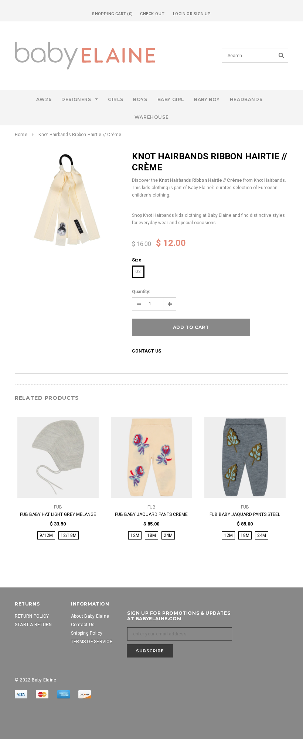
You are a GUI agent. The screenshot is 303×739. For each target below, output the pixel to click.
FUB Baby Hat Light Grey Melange (58, 514)
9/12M (46, 535)
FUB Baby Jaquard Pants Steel (245, 514)
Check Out (152, 13)
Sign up (202, 13)
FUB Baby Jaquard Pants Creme (151, 514)
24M (168, 535)
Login (179, 13)
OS (138, 271)
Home (21, 134)
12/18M (68, 535)
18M (151, 535)
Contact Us (146, 351)
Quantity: (141, 291)
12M (134, 535)
